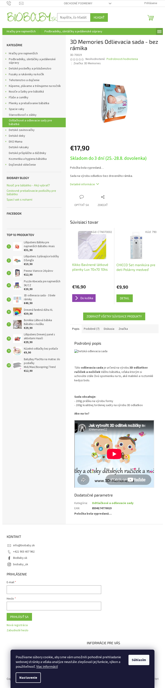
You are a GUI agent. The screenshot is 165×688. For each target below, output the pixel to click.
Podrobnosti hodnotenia (122, 59)
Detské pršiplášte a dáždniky (27, 153)
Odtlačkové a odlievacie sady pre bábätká (30, 122)
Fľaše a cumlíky (18, 97)
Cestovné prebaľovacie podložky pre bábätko (31, 192)
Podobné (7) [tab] (91, 329)
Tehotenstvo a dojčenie (24, 80)
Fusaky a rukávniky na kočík (26, 74)
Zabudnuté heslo (17, 630)
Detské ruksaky (19, 147)
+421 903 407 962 (24, 552)
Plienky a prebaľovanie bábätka (29, 103)
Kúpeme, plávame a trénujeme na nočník (35, 86)
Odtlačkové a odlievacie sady (112, 503)
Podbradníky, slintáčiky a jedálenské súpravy (32, 61)
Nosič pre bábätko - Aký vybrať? (28, 185)
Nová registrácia (17, 625)
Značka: (87, 63)
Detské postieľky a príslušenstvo (30, 68)
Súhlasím (139, 660)
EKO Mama (15, 142)
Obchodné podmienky (78, 3)
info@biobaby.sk (24, 545)
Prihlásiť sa (19, 617)
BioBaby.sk (20, 558)
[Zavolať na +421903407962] (13, 3)
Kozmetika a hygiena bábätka (28, 159)
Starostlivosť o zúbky (23, 115)
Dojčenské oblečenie (22, 165)
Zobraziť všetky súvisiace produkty (114, 316)
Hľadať (99, 17)
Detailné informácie (82, 184)
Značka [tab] (123, 329)
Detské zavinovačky (22, 130)
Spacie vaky (16, 109)
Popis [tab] (75, 329)
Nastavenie (28, 677)
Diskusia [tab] (109, 329)
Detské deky (17, 136)
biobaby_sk (20, 564)
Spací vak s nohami (19, 199)
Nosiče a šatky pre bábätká (26, 92)
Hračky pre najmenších (23, 53)
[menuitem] (21, 31)
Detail (124, 298)
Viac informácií (47, 666)
